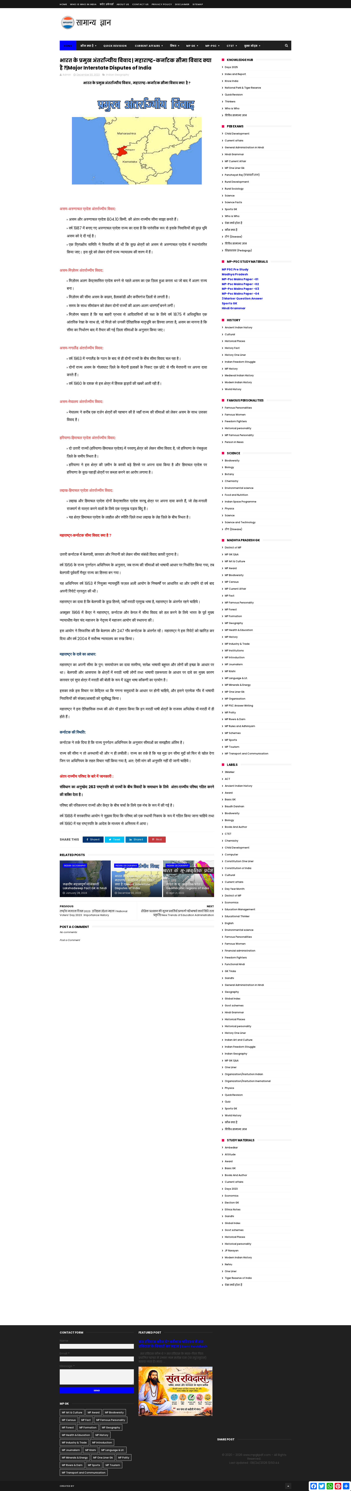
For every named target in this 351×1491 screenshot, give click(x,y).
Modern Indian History (238, 382)
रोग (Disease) (233, 236)
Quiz (228, 1101)
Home (63, 4)
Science (230, 195)
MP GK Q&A (231, 554)
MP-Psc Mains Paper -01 (240, 279)
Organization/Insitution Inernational (248, 1081)
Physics (229, 508)
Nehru (228, 1264)
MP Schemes (233, 733)
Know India (231, 81)
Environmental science (239, 488)
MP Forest (231, 609)
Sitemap (198, 4)
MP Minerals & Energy (238, 685)
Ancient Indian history (238, 327)
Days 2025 (231, 67)
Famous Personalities (238, 407)
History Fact (232, 348)
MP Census (232, 582)
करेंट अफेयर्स (107, 4)
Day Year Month (235, 889)
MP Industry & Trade (237, 644)
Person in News (234, 442)
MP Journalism (234, 664)
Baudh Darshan (234, 806)
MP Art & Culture (235, 561)
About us (123, 4)
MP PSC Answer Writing (239, 705)
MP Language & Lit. (236, 678)
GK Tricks (230, 971)
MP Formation (233, 616)
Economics (231, 902)
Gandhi (229, 978)
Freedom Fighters (236, 421)
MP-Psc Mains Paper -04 (240, 294)
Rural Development (237, 181)
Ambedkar (231, 1147)
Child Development (237, 133)
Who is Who (232, 108)
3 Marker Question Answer (242, 298)
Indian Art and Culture (238, 1040)
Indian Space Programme (240, 501)
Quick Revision (115, 46)
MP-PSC (211, 46)
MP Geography (234, 623)
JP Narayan (231, 1250)
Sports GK (231, 209)
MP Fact (229, 595)
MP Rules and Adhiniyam (240, 726)
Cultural (230, 334)
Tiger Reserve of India (238, 1278)
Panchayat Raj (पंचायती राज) (242, 175)
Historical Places (235, 341)
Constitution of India (238, 868)
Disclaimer (182, 4)
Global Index (232, 998)
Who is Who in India (83, 4)
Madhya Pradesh (235, 274)
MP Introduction (235, 657)
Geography (232, 992)
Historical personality (238, 428)
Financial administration (240, 950)
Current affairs (234, 140)
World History (233, 389)
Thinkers (230, 101)
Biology (229, 467)
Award (229, 792)
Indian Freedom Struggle (240, 362)
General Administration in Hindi (244, 147)
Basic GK (230, 799)
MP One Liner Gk (234, 168)
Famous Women (235, 414)
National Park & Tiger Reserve (243, 87)
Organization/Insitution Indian (244, 1074)
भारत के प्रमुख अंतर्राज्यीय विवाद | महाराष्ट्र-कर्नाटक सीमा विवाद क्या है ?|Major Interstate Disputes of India (137, 882)
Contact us (140, 4)
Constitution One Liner (239, 861)
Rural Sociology (234, 188)
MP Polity (230, 712)
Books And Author (236, 827)
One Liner (230, 1067)
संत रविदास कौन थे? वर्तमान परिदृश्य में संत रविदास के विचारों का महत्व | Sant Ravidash (173, 1344)
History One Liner (235, 355)
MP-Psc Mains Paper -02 (240, 284)
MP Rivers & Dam (235, 719)
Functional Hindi (235, 964)
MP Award (231, 568)
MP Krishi (230, 671)
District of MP (233, 547)
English (229, 923)
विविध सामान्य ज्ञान (236, 115)
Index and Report (235, 74)
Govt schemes (234, 1005)
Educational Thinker (237, 916)
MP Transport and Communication (246, 753)
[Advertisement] (217, 24)
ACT (227, 779)
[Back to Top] (288, 1486)
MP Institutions (234, 650)
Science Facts (233, 202)
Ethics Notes (232, 1209)
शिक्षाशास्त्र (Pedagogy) (238, 250)
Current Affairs (147, 46)
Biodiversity (232, 460)
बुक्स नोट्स (251, 46)
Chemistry (231, 481)
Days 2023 (231, 1188)
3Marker (229, 772)
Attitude (230, 1154)
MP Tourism (232, 747)
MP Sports (231, 740)
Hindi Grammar (234, 154)
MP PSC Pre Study (235, 269)
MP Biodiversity (234, 575)
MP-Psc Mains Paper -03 (240, 289)
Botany (229, 474)
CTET (230, 46)
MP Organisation (235, 698)
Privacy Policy (162, 4)
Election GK (232, 1202)
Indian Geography (117, 74)
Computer (231, 854)
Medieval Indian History (239, 375)
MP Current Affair (235, 161)
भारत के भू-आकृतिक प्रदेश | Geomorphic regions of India (187, 886)
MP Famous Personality (239, 435)
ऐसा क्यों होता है (233, 223)
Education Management (240, 909)
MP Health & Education (239, 630)
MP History (231, 368)
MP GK (190, 46)
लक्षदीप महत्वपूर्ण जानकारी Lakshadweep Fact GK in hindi (85, 886)
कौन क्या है (86, 46)
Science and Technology (240, 522)
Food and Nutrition (236, 495)
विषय (173, 46)
